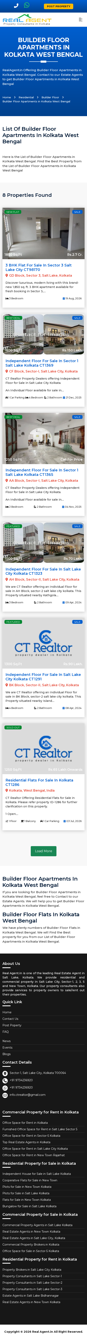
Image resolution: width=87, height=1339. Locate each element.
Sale (77, 211)
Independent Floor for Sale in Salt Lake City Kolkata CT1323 (43, 571)
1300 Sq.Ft (13, 664)
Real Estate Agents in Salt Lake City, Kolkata (33, 1238)
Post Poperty (11, 1025)
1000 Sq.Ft (13, 559)
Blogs (6, 1054)
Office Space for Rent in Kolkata (25, 1123)
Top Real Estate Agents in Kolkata (26, 1142)
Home (6, 97)
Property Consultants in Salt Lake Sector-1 (32, 1276)
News (6, 1041)
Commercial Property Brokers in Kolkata (30, 1244)
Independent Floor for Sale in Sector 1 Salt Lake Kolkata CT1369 (41, 363)
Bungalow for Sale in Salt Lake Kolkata (29, 1206)
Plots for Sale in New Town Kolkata (26, 1187)
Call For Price (71, 459)
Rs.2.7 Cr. (75, 255)
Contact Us (10, 1019)
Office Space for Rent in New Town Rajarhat (33, 1155)
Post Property (58, 6)
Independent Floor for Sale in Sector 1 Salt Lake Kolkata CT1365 (41, 472)
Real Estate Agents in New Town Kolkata (31, 1231)
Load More (43, 851)
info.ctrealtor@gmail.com (28, 1095)
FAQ (5, 1032)
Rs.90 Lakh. (73, 664)
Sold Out (13, 727)
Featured (13, 526)
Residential (26, 97)
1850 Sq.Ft (13, 255)
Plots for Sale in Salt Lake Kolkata (25, 1193)
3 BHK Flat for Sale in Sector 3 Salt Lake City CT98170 (38, 267)
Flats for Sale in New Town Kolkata (26, 1200)
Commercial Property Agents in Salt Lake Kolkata (37, 1225)
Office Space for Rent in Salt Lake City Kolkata (35, 1149)
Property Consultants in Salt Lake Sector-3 (32, 1289)
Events (7, 1047)
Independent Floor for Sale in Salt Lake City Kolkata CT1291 (43, 676)
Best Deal (13, 317)
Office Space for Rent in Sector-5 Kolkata (31, 1136)
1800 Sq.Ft (13, 350)
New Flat (12, 211)
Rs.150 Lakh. (72, 350)
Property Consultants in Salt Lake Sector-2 (32, 1282)
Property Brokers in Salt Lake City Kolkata (31, 1270)
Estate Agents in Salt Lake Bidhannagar (30, 1295)
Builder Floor (50, 97)
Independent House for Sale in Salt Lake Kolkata (36, 1174)
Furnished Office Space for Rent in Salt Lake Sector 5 (39, 1129)
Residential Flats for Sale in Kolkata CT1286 (39, 782)
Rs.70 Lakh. (73, 559)
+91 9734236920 (21, 1080)
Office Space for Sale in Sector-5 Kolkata (30, 1251)
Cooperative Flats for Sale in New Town (29, 1180)
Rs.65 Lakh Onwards (65, 770)
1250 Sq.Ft (13, 459)
